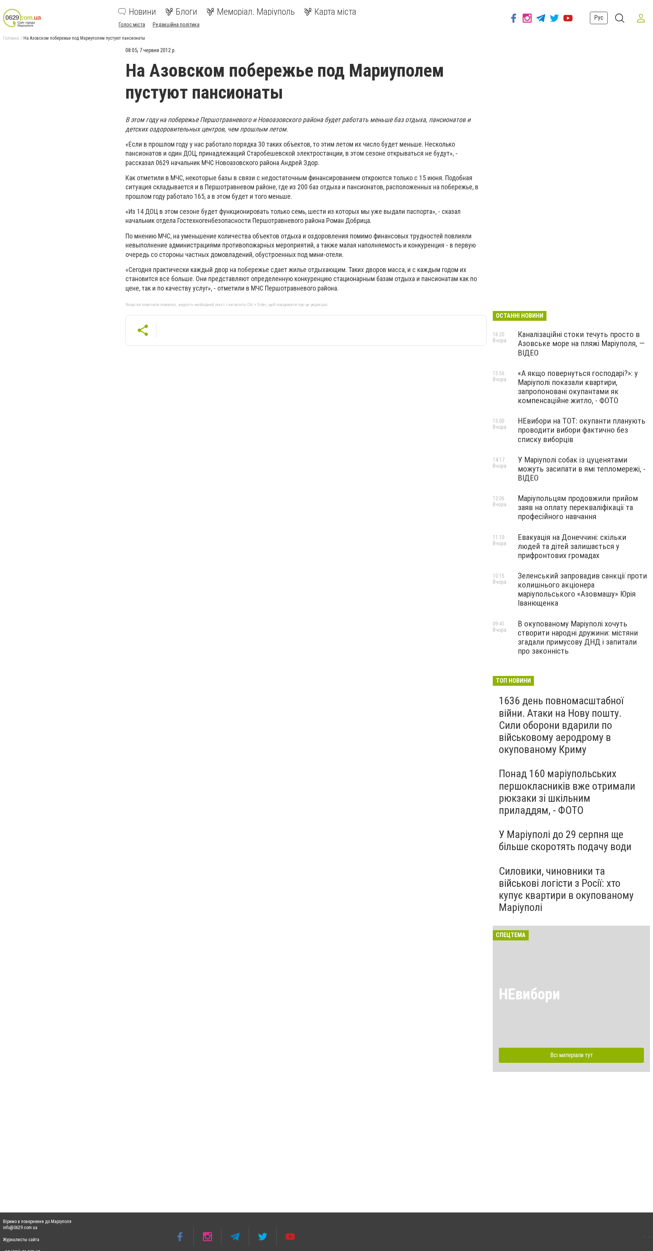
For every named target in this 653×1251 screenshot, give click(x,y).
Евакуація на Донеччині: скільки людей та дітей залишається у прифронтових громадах (572, 546)
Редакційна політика (176, 25)
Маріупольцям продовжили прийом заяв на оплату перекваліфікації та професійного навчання (578, 507)
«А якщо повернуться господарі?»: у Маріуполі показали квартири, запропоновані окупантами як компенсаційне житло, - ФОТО (578, 387)
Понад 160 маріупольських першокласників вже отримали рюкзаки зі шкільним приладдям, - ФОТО (567, 791)
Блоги (186, 11)
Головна (11, 38)
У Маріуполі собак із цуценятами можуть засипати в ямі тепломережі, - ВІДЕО (581, 468)
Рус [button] (598, 17)
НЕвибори (529, 994)
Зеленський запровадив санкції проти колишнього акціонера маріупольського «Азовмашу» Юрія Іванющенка (582, 589)
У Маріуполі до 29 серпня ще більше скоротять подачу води (565, 840)
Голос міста (132, 25)
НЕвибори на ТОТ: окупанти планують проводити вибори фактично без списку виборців (581, 430)
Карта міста (335, 11)
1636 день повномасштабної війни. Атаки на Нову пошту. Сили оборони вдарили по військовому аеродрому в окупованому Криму (561, 725)
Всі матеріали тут (571, 1055)
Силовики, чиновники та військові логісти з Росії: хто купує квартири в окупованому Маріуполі (566, 889)
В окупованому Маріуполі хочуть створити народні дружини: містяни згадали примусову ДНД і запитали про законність (578, 637)
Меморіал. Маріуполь (256, 11)
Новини (142, 11)
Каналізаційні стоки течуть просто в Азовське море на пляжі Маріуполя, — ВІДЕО (581, 343)
